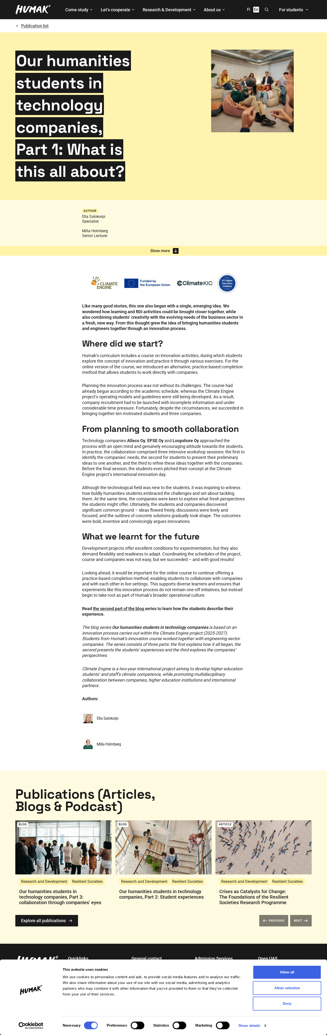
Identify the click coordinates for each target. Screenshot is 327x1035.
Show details (249, 1025)
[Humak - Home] (33, 9)
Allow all (287, 972)
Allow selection (287, 988)
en (256, 9)
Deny (287, 1003)
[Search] (267, 9)
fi (248, 9)
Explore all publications (43, 920)
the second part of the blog (119, 608)
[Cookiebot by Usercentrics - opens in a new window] (31, 1025)
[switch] (137, 1025)
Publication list (35, 25)
